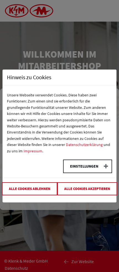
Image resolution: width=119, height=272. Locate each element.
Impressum (33, 150)
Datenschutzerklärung (84, 144)
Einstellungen (84, 166)
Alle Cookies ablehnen (29, 188)
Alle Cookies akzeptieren (87, 188)
